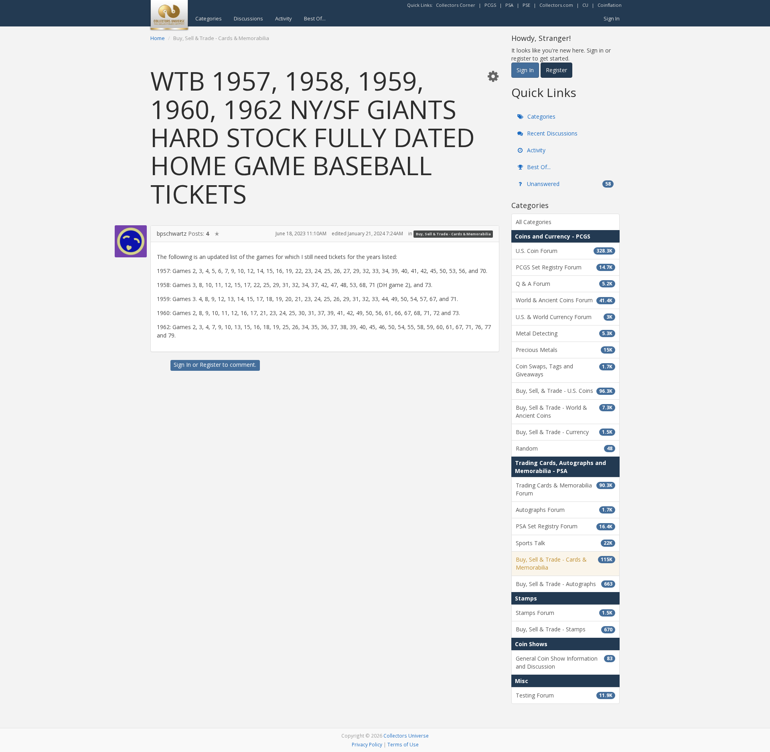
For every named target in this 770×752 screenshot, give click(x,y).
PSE (526, 5)
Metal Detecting (564, 333)
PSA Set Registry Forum (564, 526)
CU (585, 5)
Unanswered (568, 184)
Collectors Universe (406, 735)
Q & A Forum (564, 283)
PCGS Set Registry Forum (564, 267)
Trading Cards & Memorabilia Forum (564, 489)
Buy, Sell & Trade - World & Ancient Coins (564, 411)
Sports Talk (564, 543)
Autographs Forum (564, 509)
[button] (492, 76)
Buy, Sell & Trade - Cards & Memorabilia (453, 234)
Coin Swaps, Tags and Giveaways (564, 370)
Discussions (248, 18)
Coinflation (610, 5)
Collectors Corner (455, 5)
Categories (208, 18)
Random (564, 448)
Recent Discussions (551, 133)
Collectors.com (556, 5)
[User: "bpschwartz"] (131, 241)
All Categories (533, 222)
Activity (283, 18)
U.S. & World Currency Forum (564, 317)
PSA (509, 5)
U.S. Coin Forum (564, 251)
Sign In (612, 18)
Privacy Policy (367, 744)
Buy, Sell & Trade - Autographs (564, 584)
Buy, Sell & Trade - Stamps (564, 629)
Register (210, 364)
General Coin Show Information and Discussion (564, 662)
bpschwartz (171, 233)
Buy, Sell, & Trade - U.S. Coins (564, 390)
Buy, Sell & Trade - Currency (564, 432)
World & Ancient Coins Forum (564, 300)
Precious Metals (564, 350)
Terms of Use (403, 744)
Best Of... (315, 18)
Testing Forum (564, 695)
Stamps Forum (564, 613)
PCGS (490, 5)
